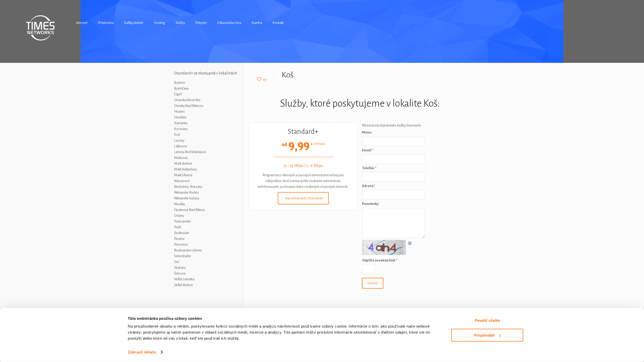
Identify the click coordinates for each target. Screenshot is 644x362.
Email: (367, 150)
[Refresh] (410, 243)
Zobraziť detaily (142, 352)
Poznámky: (370, 204)
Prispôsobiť (484, 335)
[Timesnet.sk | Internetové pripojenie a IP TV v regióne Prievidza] (40, 27)
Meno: (367, 132)
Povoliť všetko (487, 320)
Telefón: (369, 168)
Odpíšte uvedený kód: (379, 260)
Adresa (368, 186)
